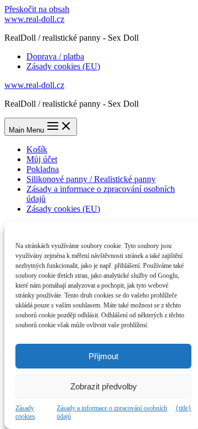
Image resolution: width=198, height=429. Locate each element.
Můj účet (41, 159)
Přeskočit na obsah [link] (36, 9)
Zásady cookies (25, 412)
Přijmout (103, 356)
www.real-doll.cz (34, 19)
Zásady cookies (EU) (63, 66)
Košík (36, 149)
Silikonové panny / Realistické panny (91, 179)
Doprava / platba (55, 56)
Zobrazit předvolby (103, 386)
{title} (183, 408)
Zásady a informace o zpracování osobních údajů (112, 412)
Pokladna (42, 169)
